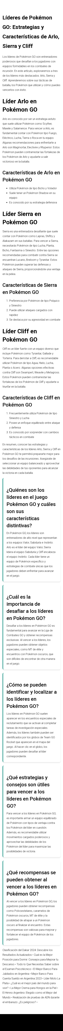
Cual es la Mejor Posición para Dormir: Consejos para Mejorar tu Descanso (30, 959)
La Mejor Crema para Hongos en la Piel (33, 988)
